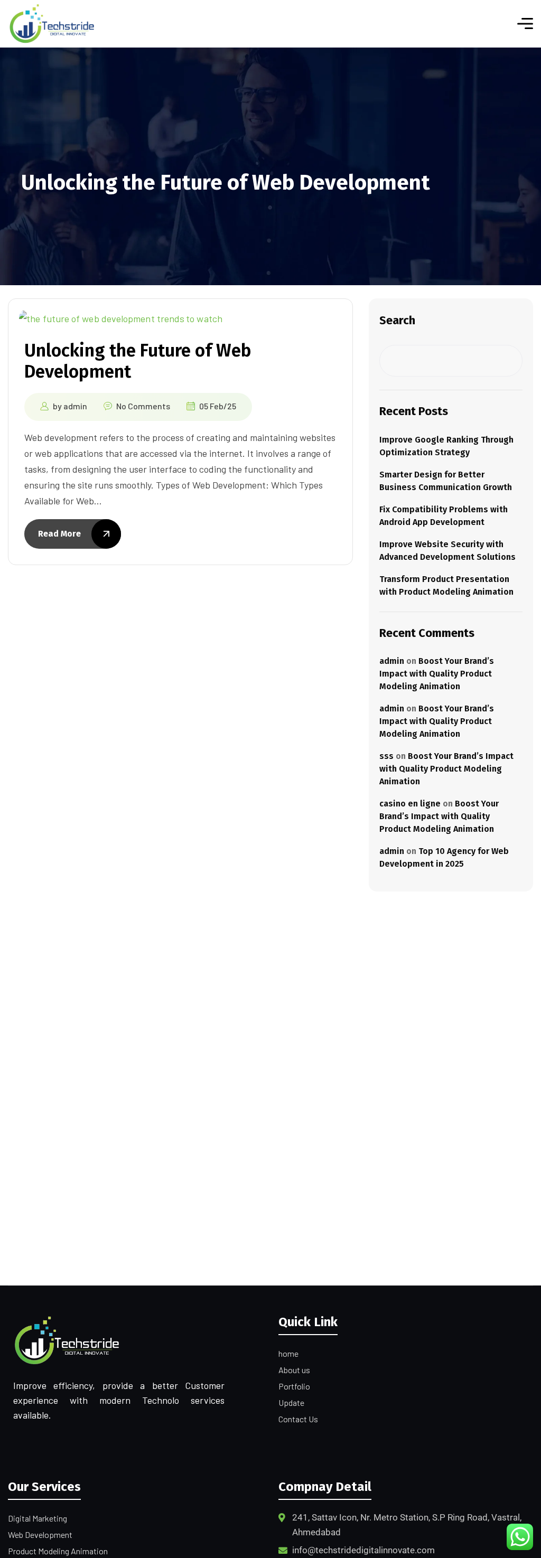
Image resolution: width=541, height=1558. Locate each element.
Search (397, 320)
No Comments (143, 406)
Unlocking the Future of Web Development (137, 361)
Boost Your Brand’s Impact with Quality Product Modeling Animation (436, 673)
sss (386, 756)
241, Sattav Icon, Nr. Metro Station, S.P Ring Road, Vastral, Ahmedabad (406, 1524)
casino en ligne (410, 804)
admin (75, 406)
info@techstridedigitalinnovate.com (363, 1550)
